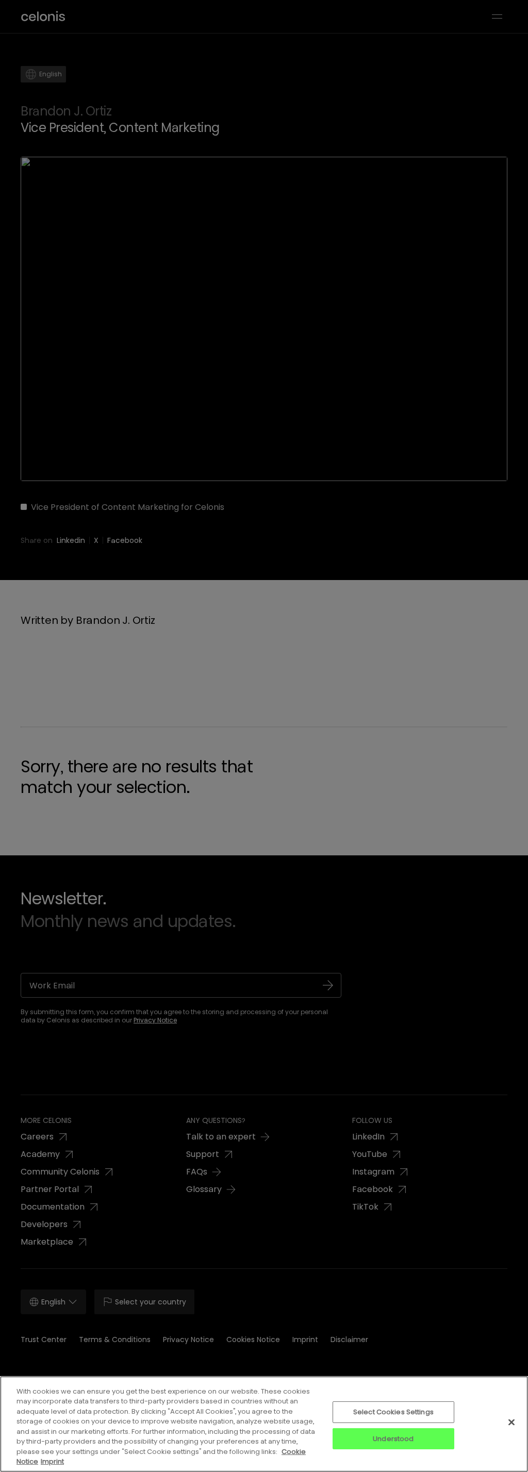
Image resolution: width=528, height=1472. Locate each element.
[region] (264, 1424)
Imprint (52, 1461)
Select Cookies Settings (393, 1412)
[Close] (511, 1422)
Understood (393, 1438)
